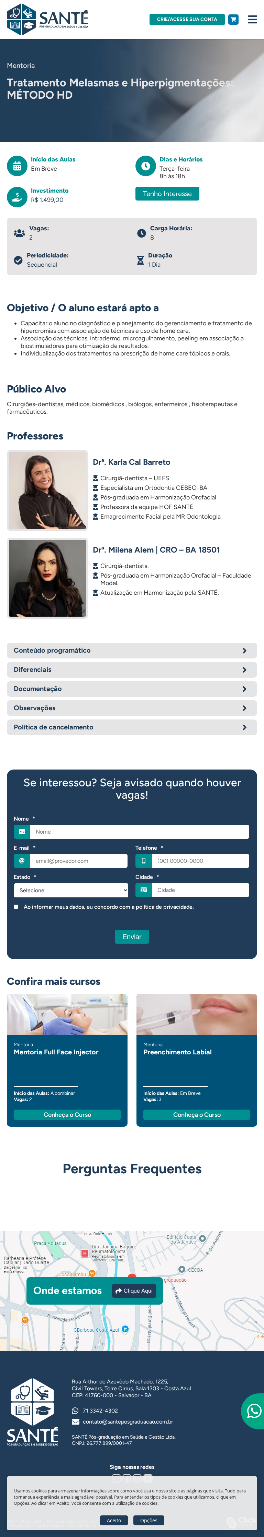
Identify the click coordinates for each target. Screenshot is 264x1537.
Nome (24, 818)
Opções (148, 1520)
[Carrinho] (233, 19)
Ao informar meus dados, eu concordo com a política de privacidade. (109, 907)
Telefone (149, 848)
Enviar (132, 937)
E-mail (25, 848)
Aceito (114, 1520)
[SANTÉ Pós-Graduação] (47, 19)
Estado (25, 877)
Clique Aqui (138, 1290)
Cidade (147, 877)
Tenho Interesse (167, 194)
